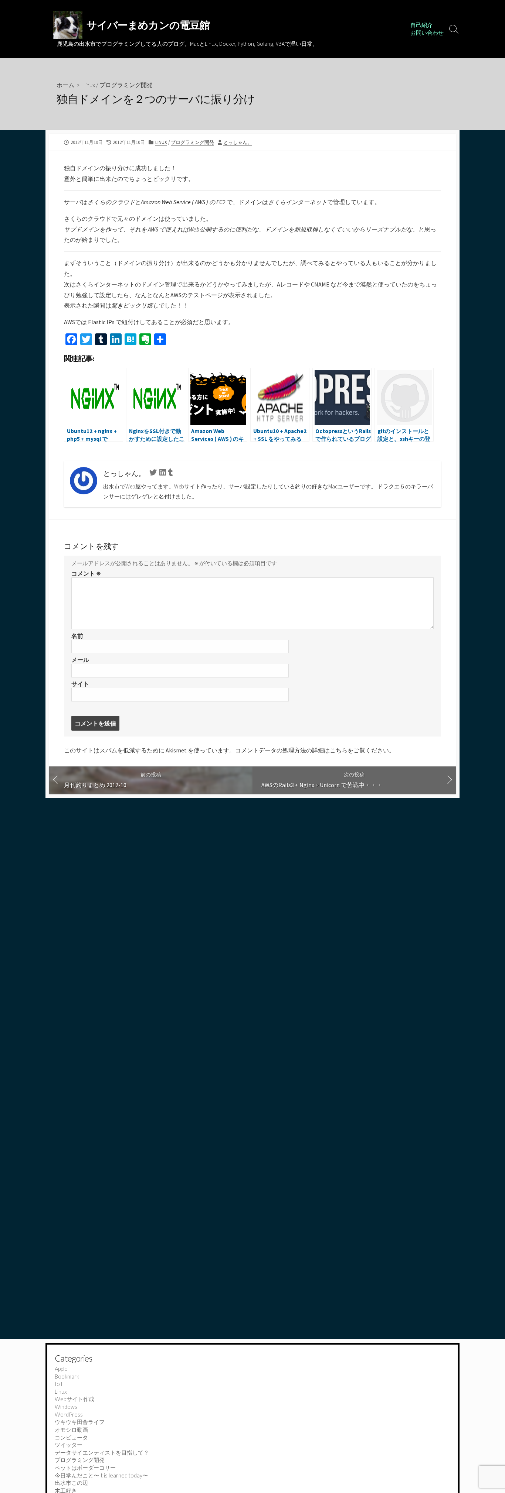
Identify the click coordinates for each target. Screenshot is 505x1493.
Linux (88, 84)
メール (80, 659)
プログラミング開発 (126, 84)
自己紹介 (421, 24)
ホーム (65, 84)
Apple (61, 1368)
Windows (66, 1406)
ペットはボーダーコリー (85, 1467)
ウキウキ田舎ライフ (80, 1421)
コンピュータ (71, 1437)
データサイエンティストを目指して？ (102, 1452)
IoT (59, 1383)
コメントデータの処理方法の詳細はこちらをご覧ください (312, 750)
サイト (80, 683)
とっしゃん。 (237, 142)
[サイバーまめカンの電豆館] (67, 25)
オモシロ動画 (71, 1429)
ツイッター (68, 1444)
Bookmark (67, 1376)
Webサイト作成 (74, 1399)
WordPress (69, 1414)
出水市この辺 (71, 1482)
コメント (86, 573)
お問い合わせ (427, 32)
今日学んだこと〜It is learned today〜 (101, 1475)
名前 (77, 635)
